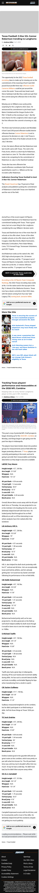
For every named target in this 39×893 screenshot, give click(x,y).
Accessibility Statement (10, 874)
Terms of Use (28, 867)
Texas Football (11, 842)
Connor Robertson (21, 133)
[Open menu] (3, 3)
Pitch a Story (28, 863)
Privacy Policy (6, 867)
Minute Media (10, 881)
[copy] (13, 45)
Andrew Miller (8, 42)
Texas (25, 451)
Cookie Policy (6, 870)
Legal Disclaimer (29, 870)
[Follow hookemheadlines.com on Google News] (34, 303)
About (3, 857)
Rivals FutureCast (11, 184)
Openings (26, 857)
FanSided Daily (6, 863)
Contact (4, 860)
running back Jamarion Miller (21, 297)
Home (3, 367)
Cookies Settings (7, 877)
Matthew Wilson (9, 397)
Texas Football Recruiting (14, 367)
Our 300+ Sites (28, 860)
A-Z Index (26, 874)
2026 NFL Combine (27, 436)
